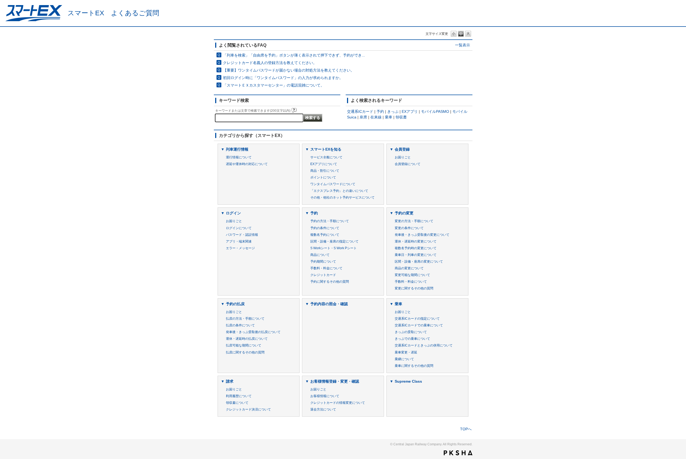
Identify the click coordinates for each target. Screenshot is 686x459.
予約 (380, 111)
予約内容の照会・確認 (329, 304)
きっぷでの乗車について (412, 339)
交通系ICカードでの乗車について (419, 325)
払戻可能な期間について (243, 345)
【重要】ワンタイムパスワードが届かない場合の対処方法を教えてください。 (288, 70)
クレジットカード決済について (248, 409)
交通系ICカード (360, 111)
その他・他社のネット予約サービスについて (342, 197)
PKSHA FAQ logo (458, 452)
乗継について (404, 359)
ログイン (233, 213)
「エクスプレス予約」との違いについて (339, 191)
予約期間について (323, 261)
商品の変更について (409, 268)
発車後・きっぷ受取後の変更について (422, 235)
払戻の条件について (240, 325)
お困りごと (403, 157)
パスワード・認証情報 (242, 235)
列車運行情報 (237, 149)
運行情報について (239, 157)
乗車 (388, 117)
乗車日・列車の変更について (416, 255)
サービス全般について (326, 157)
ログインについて (239, 228)
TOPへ (466, 429)
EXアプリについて (323, 164)
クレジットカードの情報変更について (337, 403)
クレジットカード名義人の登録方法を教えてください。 (270, 63)
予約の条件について (324, 228)
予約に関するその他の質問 (329, 281)
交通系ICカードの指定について (417, 318)
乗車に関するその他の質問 (414, 366)
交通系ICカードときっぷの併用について (424, 345)
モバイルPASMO (435, 111)
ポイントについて (323, 177)
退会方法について (323, 409)
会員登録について (407, 164)
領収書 (401, 117)
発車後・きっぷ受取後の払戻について (253, 332)
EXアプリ (410, 111)
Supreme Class (408, 381)
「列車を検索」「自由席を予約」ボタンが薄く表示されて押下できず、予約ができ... (294, 55)
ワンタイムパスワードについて (332, 184)
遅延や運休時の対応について (247, 164)
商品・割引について (324, 171)
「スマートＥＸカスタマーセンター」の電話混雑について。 (273, 85)
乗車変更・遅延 (406, 352)
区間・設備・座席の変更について (419, 261)
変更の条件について (409, 228)
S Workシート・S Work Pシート (333, 248)
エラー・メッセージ (240, 248)
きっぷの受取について (411, 332)
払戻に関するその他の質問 (245, 352)
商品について (320, 255)
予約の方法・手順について (329, 221)
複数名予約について (324, 235)
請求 (229, 381)
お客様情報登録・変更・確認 (334, 381)
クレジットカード (323, 275)
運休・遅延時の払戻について (247, 339)
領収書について (237, 403)
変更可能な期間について (412, 275)
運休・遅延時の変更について (416, 241)
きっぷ (392, 111)
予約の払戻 (235, 304)
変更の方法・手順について (414, 221)
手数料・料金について (326, 268)
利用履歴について (239, 396)
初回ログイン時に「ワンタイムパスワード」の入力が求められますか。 (283, 78)
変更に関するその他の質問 (414, 288)
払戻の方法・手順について (245, 318)
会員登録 (402, 149)
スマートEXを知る (325, 149)
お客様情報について (324, 396)
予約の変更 (404, 213)
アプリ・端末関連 (239, 241)
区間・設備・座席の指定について (334, 241)
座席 (363, 117)
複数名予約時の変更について (416, 248)
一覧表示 (462, 45)
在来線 (376, 117)
